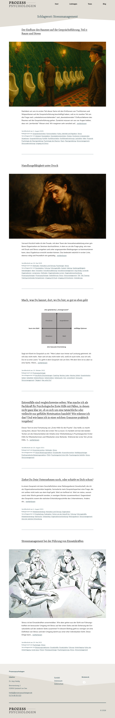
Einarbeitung (39, 514)
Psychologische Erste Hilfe (59, 455)
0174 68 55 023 (15, 695)
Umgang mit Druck (51, 278)
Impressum (58, 681)
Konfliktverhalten (53, 138)
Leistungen (73, 4)
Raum (62, 141)
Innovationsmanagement (66, 271)
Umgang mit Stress (42, 143)
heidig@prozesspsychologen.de (20, 693)
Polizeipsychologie (51, 650)
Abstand (38, 136)
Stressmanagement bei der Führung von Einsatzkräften (52, 541)
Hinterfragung (79, 647)
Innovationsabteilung (50, 271)
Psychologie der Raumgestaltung (32, 141)
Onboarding (46, 517)
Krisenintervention (39, 450)
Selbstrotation (49, 378)
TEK (79, 276)
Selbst (24, 378)
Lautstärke (78, 138)
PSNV (48, 455)
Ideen (33, 271)
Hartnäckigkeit (26, 271)
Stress (80, 134)
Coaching (56, 375)
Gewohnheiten (85, 375)
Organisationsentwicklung (73, 273)
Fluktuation (47, 514)
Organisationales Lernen (56, 273)
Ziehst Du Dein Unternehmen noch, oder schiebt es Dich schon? (57, 479)
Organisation (66, 512)
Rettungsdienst (74, 517)
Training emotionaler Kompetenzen (33, 278)
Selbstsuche (59, 378)
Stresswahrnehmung (28, 143)
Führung (47, 268)
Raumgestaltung (70, 141)
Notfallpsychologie (81, 453)
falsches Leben (64, 375)
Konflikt (44, 138)
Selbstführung (53, 276)
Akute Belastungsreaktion (43, 453)
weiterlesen (82, 123)
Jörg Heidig (78, 271)
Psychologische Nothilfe (77, 455)
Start (56, 4)
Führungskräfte (55, 268)
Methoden (36, 266)
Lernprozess (36, 273)
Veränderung (78, 278)
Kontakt (57, 677)
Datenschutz (58, 684)
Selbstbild (30, 378)
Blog (104, 4)
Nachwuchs (38, 517)
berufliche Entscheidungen (43, 375)
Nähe (84, 138)
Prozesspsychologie (42, 276)
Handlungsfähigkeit (79, 268)
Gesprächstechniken (39, 134)
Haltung (69, 268)
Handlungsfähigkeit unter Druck (40, 165)
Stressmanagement (83, 141)
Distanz (69, 136)
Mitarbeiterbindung (39, 512)
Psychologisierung (63, 650)
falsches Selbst (75, 375)
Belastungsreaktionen (42, 647)
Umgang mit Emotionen (65, 278)
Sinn (64, 378)
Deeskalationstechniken (58, 136)
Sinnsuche (79, 378)
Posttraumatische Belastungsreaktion (34, 455)
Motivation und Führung (47, 266)
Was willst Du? (46, 380)
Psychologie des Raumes (52, 141)
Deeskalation (45, 136)
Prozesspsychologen (28, 276)
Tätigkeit (38, 380)
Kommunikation (51, 134)
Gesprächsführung (36, 138)
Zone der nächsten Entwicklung (32, 519)
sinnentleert (71, 378)
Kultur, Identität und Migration (67, 134)
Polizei (42, 650)
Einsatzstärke (63, 647)
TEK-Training (85, 276)
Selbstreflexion (39, 378)
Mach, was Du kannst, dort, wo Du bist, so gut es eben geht (55, 300)
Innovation (39, 271)
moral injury (35, 650)
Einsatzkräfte (57, 453)
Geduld (63, 268)
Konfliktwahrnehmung (67, 138)
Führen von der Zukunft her (61, 514)
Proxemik (90, 138)
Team (90, 4)
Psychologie (60, 266)
